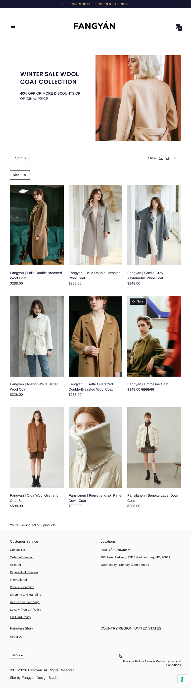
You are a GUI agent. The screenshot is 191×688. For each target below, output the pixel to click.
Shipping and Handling (25, 594)
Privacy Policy (133, 661)
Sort (18, 158)
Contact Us (17, 550)
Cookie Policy (155, 661)
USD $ (16, 655)
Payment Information (24, 572)
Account (15, 565)
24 (167, 158)
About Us (16, 636)
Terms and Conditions (173, 663)
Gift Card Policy (20, 617)
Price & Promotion (22, 587)
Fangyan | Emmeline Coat (147, 384)
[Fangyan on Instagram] (121, 655)
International (18, 579)
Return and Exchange (25, 602)
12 (161, 158)
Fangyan (35, 670)
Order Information (22, 557)
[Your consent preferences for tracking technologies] (182, 679)
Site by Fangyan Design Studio (34, 678)
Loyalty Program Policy (25, 609)
